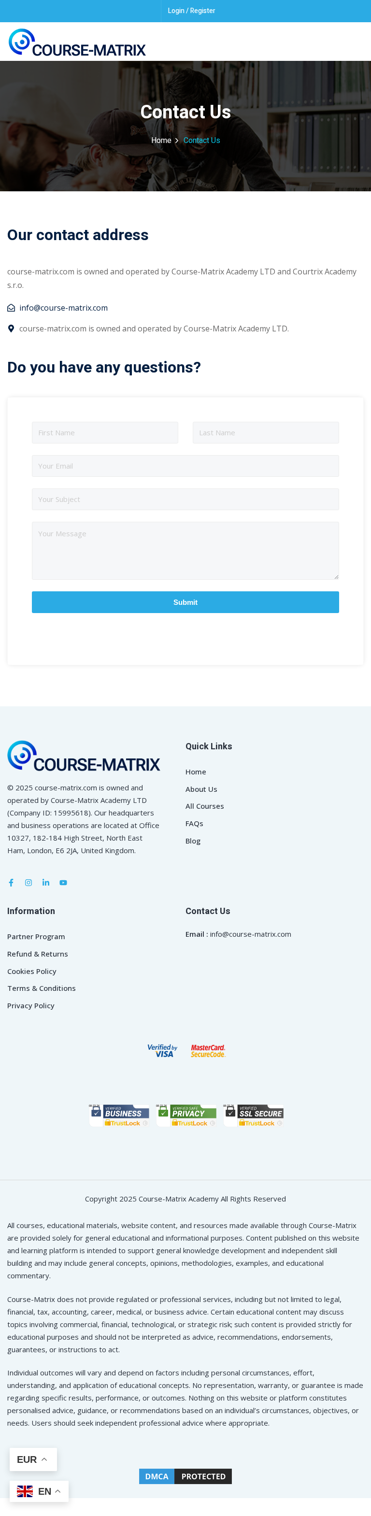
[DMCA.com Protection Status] (185, 1475)
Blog (193, 840)
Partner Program (36, 936)
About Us (201, 789)
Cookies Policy (32, 971)
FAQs (194, 823)
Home (161, 140)
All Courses (205, 806)
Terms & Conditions (41, 988)
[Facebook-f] (11, 883)
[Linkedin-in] (46, 883)
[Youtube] (63, 883)
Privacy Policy (31, 1005)
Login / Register (191, 11)
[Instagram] (28, 883)
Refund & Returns (37, 953)
